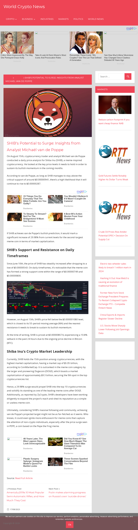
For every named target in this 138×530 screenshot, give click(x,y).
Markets (63, 19)
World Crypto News (24, 6)
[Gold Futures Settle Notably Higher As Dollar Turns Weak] (115, 139)
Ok (69, 524)
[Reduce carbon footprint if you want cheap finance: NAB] (115, 97)
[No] (134, 521)
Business (27, 19)
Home (9, 77)
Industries (47, 19)
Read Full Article (24, 478)
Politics (78, 19)
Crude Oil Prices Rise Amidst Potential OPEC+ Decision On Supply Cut (113, 235)
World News (96, 19)
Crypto (10, 19)
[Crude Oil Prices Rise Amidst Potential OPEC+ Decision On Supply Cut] (115, 195)
